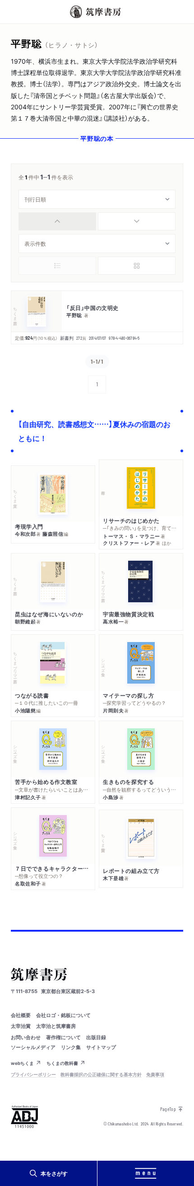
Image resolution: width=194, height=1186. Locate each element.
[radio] (57, 221)
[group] (97, 221)
